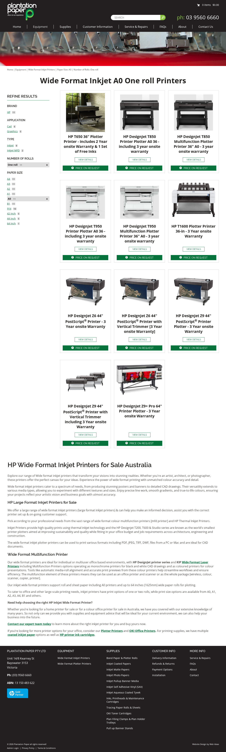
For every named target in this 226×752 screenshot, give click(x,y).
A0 (9, 198)
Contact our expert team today (29, 624)
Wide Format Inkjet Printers (41, 69)
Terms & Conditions (47, 748)
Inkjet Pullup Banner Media (122, 681)
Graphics (12, 131)
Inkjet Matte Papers (117, 669)
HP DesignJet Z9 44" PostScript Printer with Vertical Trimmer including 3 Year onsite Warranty (85, 416)
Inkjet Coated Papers (118, 663)
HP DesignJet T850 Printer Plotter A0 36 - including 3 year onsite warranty (139, 144)
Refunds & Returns (163, 663)
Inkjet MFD (13, 150)
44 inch (11, 218)
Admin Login (13, 748)
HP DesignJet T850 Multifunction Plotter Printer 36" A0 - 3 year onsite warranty (193, 144)
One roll (12, 164)
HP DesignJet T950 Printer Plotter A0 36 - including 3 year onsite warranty (85, 234)
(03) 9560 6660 (19, 675)
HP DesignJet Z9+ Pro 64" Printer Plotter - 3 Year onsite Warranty (139, 411)
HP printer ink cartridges (77, 635)
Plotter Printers (112, 631)
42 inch (11, 213)
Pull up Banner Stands (119, 728)
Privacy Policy (28, 748)
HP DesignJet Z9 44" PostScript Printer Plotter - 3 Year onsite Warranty (193, 323)
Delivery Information (164, 658)
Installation (158, 675)
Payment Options (162, 669)
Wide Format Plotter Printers (74, 663)
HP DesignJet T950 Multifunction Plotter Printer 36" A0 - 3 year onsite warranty (139, 234)
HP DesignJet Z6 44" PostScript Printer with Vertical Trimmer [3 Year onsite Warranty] (139, 323)
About (182, 27)
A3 (8, 184)
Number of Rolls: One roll (86, 69)
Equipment (40, 27)
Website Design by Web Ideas (205, 744)
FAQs (163, 27)
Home (17, 27)
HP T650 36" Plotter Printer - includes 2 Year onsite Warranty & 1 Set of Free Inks (85, 144)
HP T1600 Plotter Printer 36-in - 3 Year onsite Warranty (193, 231)
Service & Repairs (136, 27)
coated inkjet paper (21, 635)
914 (9, 208)
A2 (8, 188)
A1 (8, 193)
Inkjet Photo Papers (117, 675)
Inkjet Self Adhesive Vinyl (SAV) (124, 687)
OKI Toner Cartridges (118, 713)
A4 (8, 179)
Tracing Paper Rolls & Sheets (123, 707)
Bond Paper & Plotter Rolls (122, 658)
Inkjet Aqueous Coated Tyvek (123, 692)
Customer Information (98, 27)
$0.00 (216, 5)
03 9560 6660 (198, 17)
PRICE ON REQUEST (88, 168)
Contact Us (205, 27)
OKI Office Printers (142, 631)
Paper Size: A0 (64, 69)
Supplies (65, 27)
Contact (194, 675)
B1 (8, 203)
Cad (9, 126)
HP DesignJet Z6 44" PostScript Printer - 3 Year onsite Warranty (85, 321)
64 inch (11, 223)
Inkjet (10, 145)
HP (8, 112)
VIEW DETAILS (85, 159)
